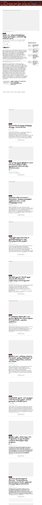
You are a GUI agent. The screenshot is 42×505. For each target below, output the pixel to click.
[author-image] (3, 44)
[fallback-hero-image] (30, 45)
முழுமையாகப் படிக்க (21, 174)
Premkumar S (10, 204)
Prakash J (5, 44)
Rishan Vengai (12, 129)
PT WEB (11, 169)
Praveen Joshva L (12, 323)
